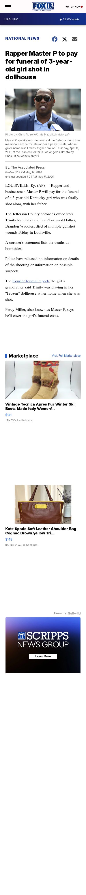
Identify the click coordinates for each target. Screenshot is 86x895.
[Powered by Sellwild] (74, 613)
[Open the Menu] (7, 6)
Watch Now (73, 6)
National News (22, 38)
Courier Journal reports (31, 280)
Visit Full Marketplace (66, 355)
